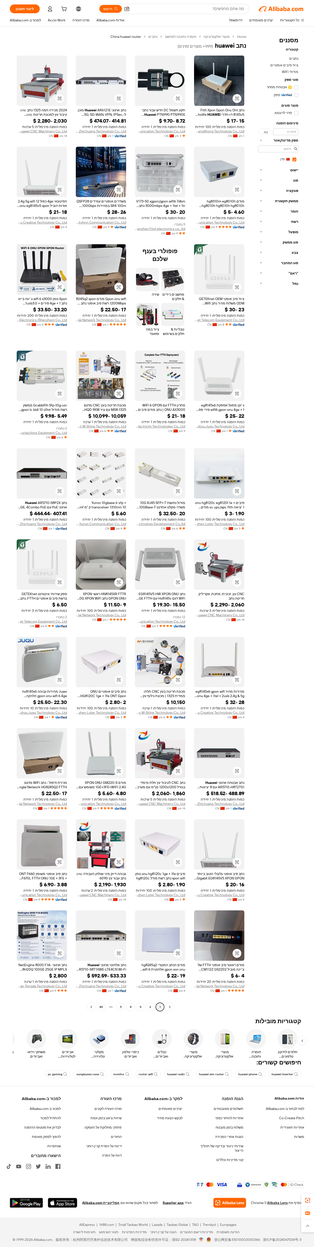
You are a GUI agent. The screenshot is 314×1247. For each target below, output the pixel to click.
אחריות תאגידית (292, 1127)
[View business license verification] (201, 1239)
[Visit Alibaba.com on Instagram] (28, 1166)
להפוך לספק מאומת (46, 1137)
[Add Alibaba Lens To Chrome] (229, 1203)
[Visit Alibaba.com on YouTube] (19, 1166)
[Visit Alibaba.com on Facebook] (58, 1166)
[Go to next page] (91, 1007)
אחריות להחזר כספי (229, 1118)
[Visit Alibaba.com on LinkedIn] (48, 1166)
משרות (299, 1137)
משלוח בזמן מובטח (229, 1127)
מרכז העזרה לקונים (108, 1109)
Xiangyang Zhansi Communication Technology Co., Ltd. (160, 131)
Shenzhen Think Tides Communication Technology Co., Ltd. (219, 222)
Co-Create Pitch (291, 1118)
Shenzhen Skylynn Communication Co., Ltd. (101, 222)
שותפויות (54, 1146)
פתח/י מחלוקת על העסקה (103, 1127)
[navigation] (276, 522)
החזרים (116, 1137)
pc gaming (55, 1074)
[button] (127, 9)
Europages (228, 1225)
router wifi (146, 1074)
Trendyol (209, 1225)
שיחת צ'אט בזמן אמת (106, 1118)
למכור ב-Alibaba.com (45, 1109)
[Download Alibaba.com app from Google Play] (26, 1203)
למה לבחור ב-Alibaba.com (285, 1109)
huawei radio (176, 1074)
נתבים (152, 37)
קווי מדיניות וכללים (229, 1160)
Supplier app (173, 1203)
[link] (307, 1200)
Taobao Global (177, 1225)
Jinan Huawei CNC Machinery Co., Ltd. (42, 131)
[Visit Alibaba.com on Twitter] (38, 1166)
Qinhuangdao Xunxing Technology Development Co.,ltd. (160, 524)
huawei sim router (211, 1074)
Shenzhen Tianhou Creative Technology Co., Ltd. (42, 222)
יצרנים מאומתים (170, 1109)
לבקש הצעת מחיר (170, 1118)
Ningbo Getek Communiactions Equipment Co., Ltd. (42, 433)
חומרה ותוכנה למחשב (180, 37)
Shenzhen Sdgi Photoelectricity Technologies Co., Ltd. (160, 426)
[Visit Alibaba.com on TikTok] (9, 1166)
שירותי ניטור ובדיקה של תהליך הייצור (221, 1148)
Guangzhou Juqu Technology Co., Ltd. (219, 426)
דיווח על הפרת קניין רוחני (104, 1146)
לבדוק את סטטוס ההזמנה (42, 1127)
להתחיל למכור (50, 1118)
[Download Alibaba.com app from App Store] (62, 1203)
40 (101, 1007)
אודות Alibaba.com (289, 1098)
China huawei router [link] (125, 37)
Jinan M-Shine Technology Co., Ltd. (101, 426)
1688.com (106, 1225)
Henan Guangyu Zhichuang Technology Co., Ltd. (101, 131)
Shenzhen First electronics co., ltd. (160, 229)
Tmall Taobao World (133, 1225)
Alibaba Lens (277, 1203)
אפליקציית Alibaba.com (100, 1203)
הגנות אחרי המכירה (229, 1137)
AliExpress (87, 1225)
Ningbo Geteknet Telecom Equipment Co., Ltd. (219, 320)
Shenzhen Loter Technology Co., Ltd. (219, 524)
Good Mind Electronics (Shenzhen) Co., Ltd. (42, 320)
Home (241, 37)
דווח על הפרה (112, 1155)
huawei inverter (282, 1074)
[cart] (63, 10)
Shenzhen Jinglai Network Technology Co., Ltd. (101, 320)
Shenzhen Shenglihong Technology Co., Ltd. (219, 131)
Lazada (157, 1225)
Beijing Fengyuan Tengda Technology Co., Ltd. (42, 986)
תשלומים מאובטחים (228, 1109)
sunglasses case (88, 1074)
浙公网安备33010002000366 (237, 1240)
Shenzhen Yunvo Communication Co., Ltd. (101, 524)
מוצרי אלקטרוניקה (217, 37)
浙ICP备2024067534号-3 (282, 1240)
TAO (195, 1225)
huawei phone (247, 1074)
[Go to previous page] (169, 1007)
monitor (118, 1074)
